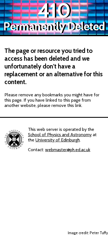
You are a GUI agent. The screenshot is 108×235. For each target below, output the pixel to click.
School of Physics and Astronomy (60, 134)
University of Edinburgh (57, 140)
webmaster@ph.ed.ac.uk (67, 149)
